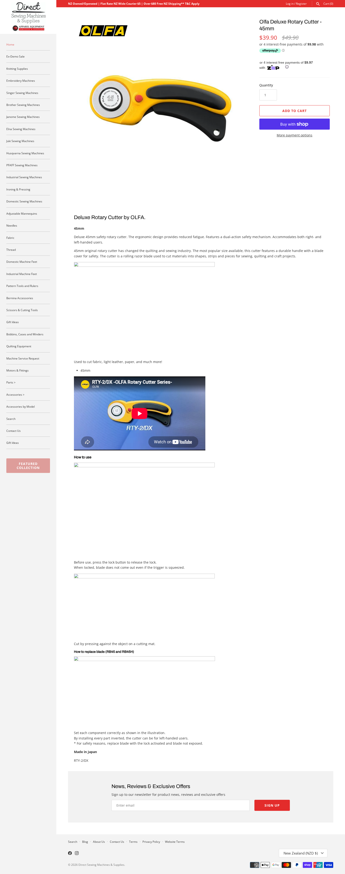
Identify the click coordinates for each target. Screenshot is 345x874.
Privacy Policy (151, 841)
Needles (11, 225)
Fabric (10, 238)
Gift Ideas (12, 322)
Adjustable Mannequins (21, 213)
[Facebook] (70, 853)
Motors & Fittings (17, 370)
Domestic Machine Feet (21, 261)
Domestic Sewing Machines (24, 201)
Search (10, 419)
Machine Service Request (22, 358)
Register (301, 3)
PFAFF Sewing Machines (22, 165)
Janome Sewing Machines (23, 117)
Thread (11, 249)
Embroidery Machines (20, 80)
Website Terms (175, 841)
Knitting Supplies (17, 68)
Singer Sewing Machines (22, 93)
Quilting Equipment (18, 346)
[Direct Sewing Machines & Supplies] (28, 17)
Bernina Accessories (19, 298)
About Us (99, 841)
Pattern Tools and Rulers (22, 286)
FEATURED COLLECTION (28, 465)
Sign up (272, 805)
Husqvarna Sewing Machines (25, 153)
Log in (290, 3)
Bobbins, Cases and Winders (24, 334)
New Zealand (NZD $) (301, 853)
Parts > (10, 382)
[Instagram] (77, 853)
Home (10, 44)
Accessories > (15, 394)
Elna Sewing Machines (20, 129)
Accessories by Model (20, 406)
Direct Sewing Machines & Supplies (101, 864)
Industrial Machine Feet (21, 274)
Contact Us (13, 431)
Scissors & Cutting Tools (22, 310)
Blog (85, 841)
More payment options (294, 135)
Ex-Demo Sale (15, 56)
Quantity (266, 85)
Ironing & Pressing (18, 189)
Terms (133, 841)
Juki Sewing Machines (20, 141)
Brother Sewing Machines (23, 105)
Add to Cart (294, 110)
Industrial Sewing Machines (24, 177)
